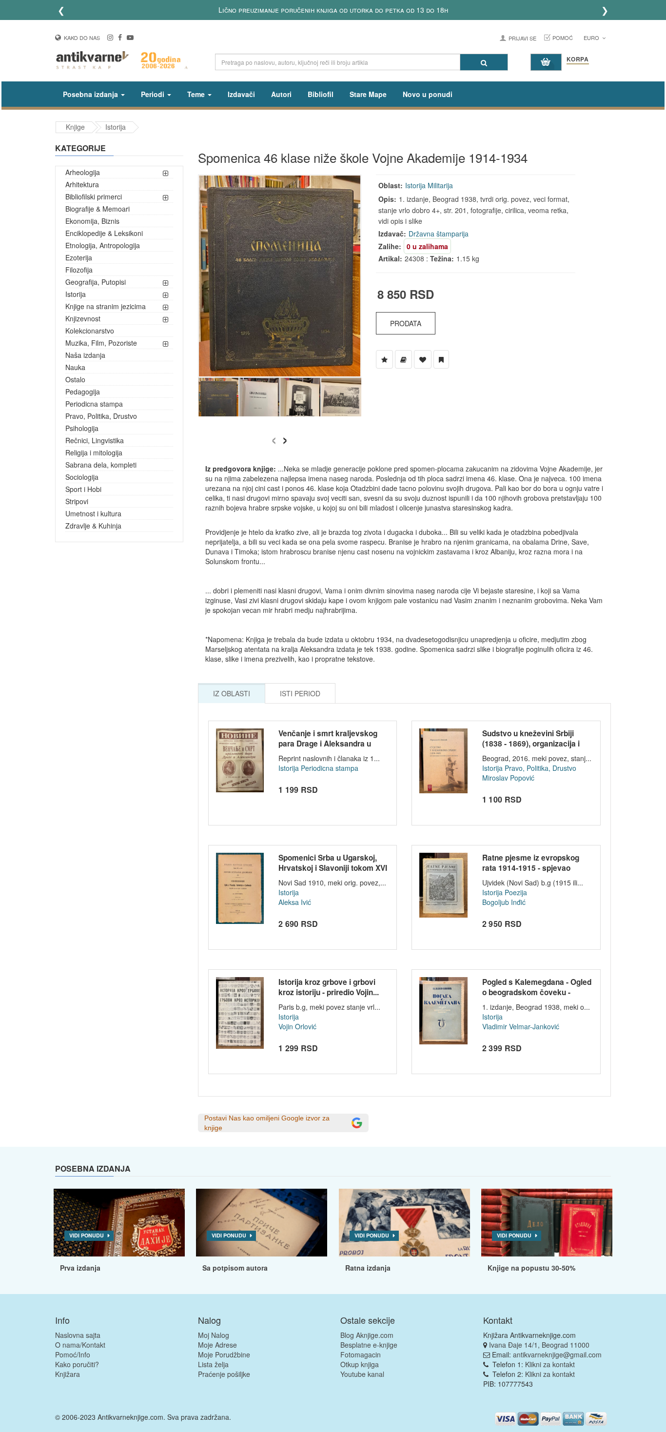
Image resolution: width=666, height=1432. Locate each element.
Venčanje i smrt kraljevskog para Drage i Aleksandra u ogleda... (327, 744)
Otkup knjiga (359, 1364)
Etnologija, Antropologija (102, 245)
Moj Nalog (213, 1335)
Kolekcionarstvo (89, 330)
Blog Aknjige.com (366, 1335)
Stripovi (76, 501)
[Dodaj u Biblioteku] (403, 359)
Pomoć (562, 37)
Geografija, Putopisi (95, 282)
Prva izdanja (80, 1268)
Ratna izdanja (368, 1268)
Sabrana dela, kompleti (101, 465)
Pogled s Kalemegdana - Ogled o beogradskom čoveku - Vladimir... (536, 992)
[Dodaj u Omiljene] (422, 359)
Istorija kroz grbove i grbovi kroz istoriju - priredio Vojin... (328, 987)
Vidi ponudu (86, 1235)
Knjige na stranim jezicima (105, 306)
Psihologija (81, 428)
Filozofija (79, 270)
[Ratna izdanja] (404, 1223)
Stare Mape (368, 94)
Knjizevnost (82, 318)
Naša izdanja (85, 355)
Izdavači (241, 94)
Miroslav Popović (508, 778)
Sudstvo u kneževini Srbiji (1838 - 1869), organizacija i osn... (531, 744)
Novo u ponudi (427, 94)
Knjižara (67, 1374)
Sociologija (81, 477)
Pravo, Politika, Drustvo (101, 416)
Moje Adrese (217, 1345)
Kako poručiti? (77, 1364)
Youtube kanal (362, 1374)
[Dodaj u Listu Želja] (384, 359)
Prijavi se (522, 38)
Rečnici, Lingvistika (94, 440)
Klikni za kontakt (550, 1364)
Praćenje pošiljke (224, 1374)
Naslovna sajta (77, 1335)
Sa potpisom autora (235, 1268)
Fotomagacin (360, 1354)
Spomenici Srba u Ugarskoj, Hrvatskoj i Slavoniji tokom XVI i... (332, 868)
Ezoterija (78, 257)
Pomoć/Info (72, 1354)
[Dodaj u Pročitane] (441, 359)
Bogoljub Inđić (504, 902)
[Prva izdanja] (119, 1223)
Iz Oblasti (231, 693)
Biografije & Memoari (97, 209)
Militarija (440, 185)
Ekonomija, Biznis (92, 221)
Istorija (115, 127)
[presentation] (274, 437)
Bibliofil (320, 94)
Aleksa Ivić (294, 902)
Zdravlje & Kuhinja (93, 525)
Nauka (75, 367)
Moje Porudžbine (224, 1354)
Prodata (405, 323)
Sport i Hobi (83, 489)
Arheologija (82, 172)
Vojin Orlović (297, 1026)
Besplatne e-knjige (368, 1345)
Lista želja (213, 1364)
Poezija (516, 892)
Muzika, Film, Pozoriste (101, 343)
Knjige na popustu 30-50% (531, 1268)
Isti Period (300, 693)
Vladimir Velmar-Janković (520, 1026)
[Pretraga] (484, 62)
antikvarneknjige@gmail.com (557, 1354)
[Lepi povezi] (546, 1223)
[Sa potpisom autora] (261, 1223)
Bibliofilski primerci (93, 196)
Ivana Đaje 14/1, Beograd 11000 (539, 1345)
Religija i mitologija (93, 452)
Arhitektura (82, 184)
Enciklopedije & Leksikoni (104, 233)
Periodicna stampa (94, 404)
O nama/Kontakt (80, 1345)
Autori (281, 94)
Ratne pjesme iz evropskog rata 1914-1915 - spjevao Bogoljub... (530, 868)
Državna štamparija (439, 233)
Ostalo (75, 379)
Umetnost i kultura (93, 513)
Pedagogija (82, 391)
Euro (592, 37)
